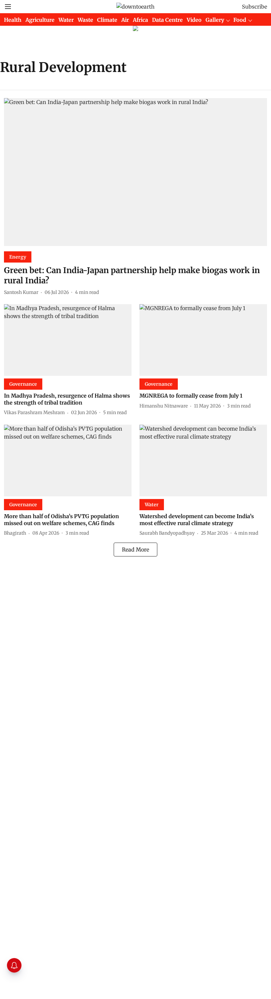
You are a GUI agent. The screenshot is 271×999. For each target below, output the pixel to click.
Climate (107, 20)
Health (12, 20)
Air (125, 20)
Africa (140, 20)
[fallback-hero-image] (135, 172)
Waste (85, 20)
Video (194, 20)
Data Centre (167, 20)
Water (66, 20)
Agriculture (40, 20)
